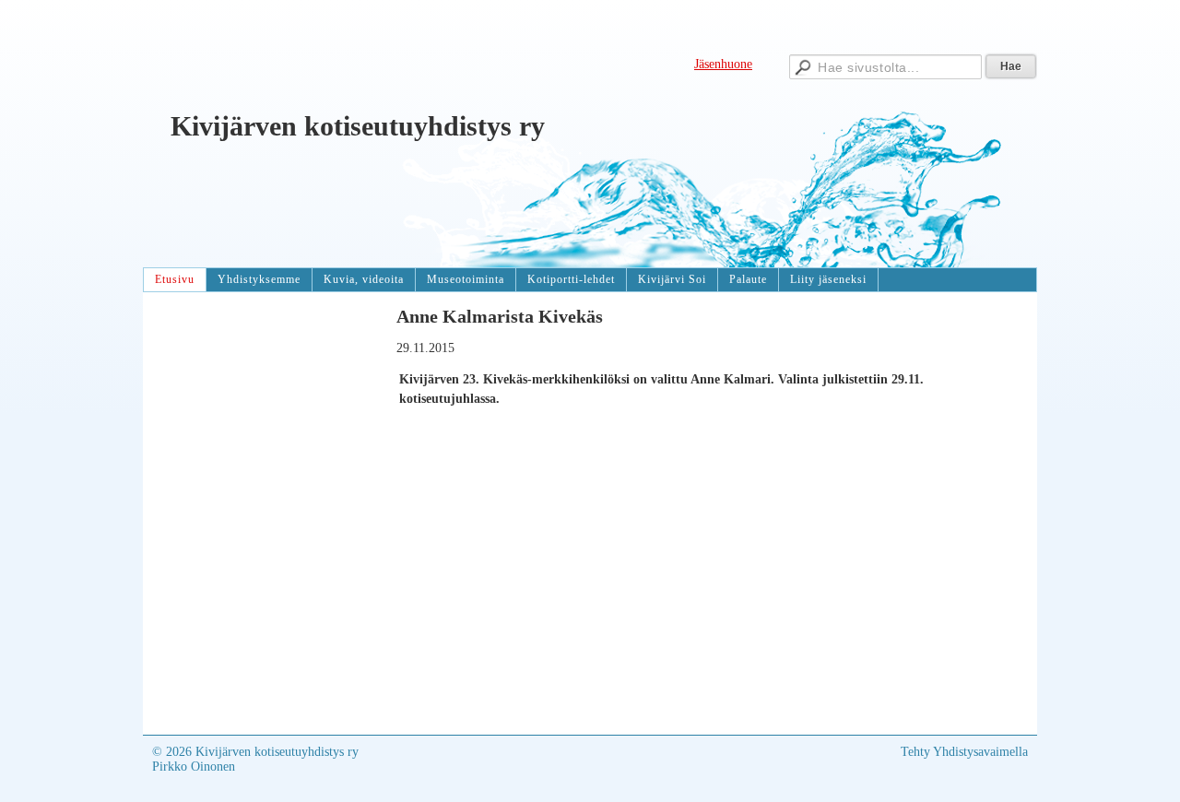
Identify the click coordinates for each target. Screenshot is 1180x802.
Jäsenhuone (723, 64)
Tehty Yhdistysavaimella (964, 752)
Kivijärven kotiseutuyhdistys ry (358, 126)
